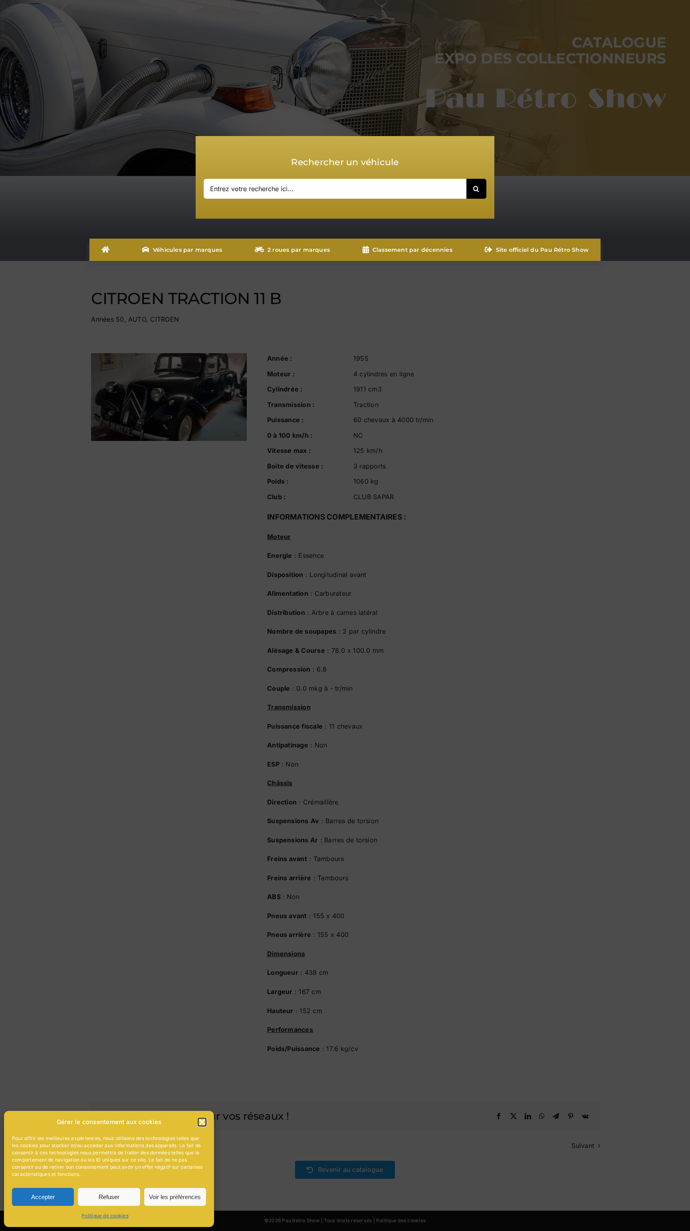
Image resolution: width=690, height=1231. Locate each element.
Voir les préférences (175, 1196)
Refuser (109, 1196)
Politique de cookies (105, 1216)
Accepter (43, 1196)
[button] (202, 1122)
